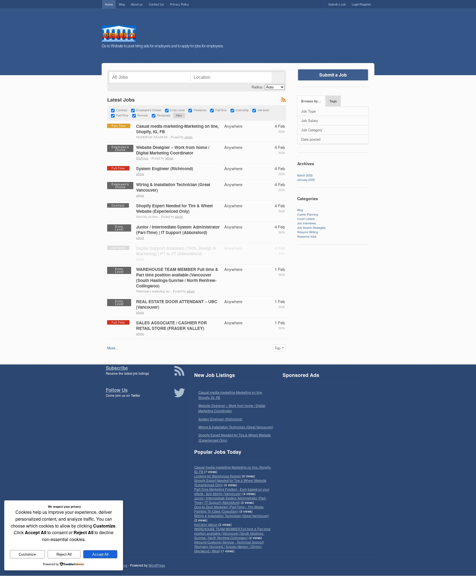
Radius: (257, 86)
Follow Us (117, 390)
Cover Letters (306, 219)
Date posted (310, 139)
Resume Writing (307, 232)
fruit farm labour (206, 524)
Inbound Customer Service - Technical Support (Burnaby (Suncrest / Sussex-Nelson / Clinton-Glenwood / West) (229, 546)
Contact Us (156, 4)
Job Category (311, 129)
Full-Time (221, 110)
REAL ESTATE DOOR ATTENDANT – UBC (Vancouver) (176, 304)
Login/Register (361, 4)
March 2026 (305, 175)
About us (137, 4)
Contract (121, 110)
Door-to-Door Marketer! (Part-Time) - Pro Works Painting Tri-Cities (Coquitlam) (229, 509)
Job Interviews (306, 223)
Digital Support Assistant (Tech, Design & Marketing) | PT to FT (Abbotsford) (176, 251)
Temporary (164, 115)
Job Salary (309, 120)
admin (189, 137)
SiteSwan (142, 158)
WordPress (156, 565)
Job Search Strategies (311, 227)
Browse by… (311, 101)
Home (109, 4)
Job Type (308, 111)
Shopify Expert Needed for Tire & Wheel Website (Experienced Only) (174, 208)
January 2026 (306, 180)
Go (277, 77)
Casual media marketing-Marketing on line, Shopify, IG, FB (177, 129)
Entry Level (177, 110)
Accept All (100, 554)
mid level (263, 110)
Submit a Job (337, 4)
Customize (27, 554)
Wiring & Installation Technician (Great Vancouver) (173, 187)
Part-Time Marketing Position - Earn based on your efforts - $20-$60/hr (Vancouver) (231, 491)
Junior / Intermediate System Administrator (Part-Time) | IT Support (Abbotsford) (178, 229)
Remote (142, 115)
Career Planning (307, 214)
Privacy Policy (179, 4)
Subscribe (117, 368)
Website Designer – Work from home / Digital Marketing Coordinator (172, 150)
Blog (122, 4)
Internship (242, 110)
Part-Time (122, 115)
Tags (333, 101)
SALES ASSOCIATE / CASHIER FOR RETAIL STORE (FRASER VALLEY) (171, 325)
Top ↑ (279, 348)
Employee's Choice (148, 110)
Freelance (200, 110)
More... (112, 348)
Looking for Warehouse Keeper (217, 476)
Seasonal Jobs (306, 236)
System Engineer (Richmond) (164, 168)
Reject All (64, 554)
